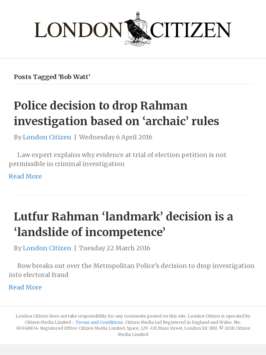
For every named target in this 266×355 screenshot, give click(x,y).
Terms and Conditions (99, 322)
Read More (25, 176)
